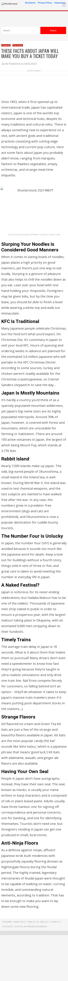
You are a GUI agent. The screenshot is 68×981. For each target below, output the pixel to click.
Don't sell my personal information (31, 926)
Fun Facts (17, 45)
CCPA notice (7, 926)
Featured (6, 45)
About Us (44, 922)
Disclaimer (30, 3)
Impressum (59, 3)
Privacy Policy (45, 3)
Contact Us (55, 922)
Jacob (4, 63)
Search (53, 30)
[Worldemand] (9, 3)
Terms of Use (33, 922)
